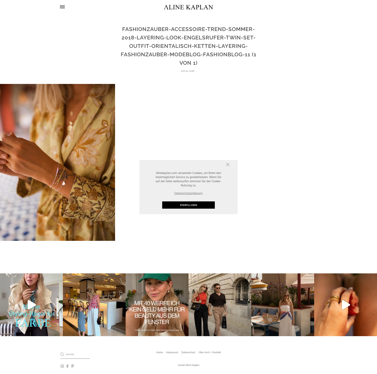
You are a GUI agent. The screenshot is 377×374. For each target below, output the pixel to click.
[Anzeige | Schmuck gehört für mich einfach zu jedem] (345, 304)
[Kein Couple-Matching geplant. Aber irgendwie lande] (219, 304)
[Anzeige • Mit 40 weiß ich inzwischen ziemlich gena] (157, 304)
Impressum (172, 352)
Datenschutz (188, 352)
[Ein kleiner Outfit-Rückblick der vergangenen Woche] (282, 304)
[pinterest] (73, 366)
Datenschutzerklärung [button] (188, 193)
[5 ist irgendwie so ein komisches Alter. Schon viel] (94, 304)
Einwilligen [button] (188, 204)
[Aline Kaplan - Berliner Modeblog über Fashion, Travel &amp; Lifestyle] (188, 7)
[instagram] (62, 366)
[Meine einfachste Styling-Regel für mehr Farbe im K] (31, 304)
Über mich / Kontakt (210, 352)
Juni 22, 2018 (187, 71)
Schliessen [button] (215, 164)
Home (159, 352)
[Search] (62, 354)
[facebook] (67, 366)
